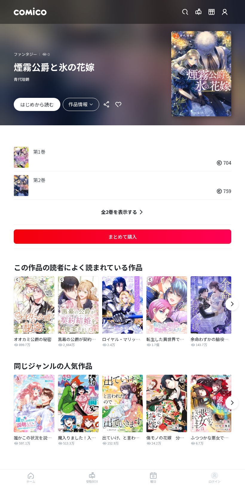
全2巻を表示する (119, 211)
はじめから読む (37, 104)
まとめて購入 (122, 236)
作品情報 (78, 104)
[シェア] (106, 104)
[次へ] (231, 304)
